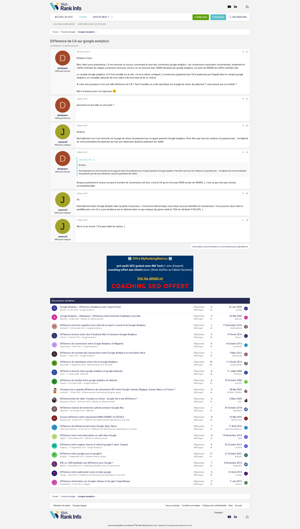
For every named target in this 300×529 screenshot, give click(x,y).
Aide (230, 505)
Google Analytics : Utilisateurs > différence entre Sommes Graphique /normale (100, 316)
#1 (247, 52)
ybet (240, 438)
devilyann (56, 46)
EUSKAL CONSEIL (234, 392)
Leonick (238, 447)
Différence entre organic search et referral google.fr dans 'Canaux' (94, 444)
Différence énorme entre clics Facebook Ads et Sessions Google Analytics (98, 334)
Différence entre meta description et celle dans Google (88, 435)
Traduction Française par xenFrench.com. (174, 525)
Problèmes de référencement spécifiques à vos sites (107, 420)
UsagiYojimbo (236, 365)
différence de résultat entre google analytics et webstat (88, 380)
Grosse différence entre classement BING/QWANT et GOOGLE (92, 417)
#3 (247, 126)
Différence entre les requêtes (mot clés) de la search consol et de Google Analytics (103, 325)
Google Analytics (87, 310)
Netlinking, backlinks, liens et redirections (102, 466)
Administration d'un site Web (99, 365)
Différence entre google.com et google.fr (81, 453)
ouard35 (238, 383)
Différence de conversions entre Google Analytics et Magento (91, 343)
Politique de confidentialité (214, 505)
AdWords (84, 374)
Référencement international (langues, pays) (101, 392)
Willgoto (238, 457)
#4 (247, 152)
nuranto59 (237, 346)
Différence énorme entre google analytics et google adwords (91, 371)
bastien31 (64, 411)
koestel (63, 383)
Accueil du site (64, 17)
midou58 (64, 328)
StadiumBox (65, 346)
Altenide (63, 319)
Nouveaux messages (64, 24)
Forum (83, 17)
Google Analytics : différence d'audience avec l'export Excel (90, 307)
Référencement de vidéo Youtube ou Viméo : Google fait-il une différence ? (99, 398)
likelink (63, 466)
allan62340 (237, 356)
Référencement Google (96, 457)
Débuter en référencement (92, 319)
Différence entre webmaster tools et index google (85, 472)
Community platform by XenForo (132, 525)
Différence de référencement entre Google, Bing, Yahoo (88, 426)
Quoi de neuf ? (101, 17)
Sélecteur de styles (61, 505)
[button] (112, 17)
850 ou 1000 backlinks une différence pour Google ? (86, 462)
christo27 (238, 374)
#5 (247, 193)
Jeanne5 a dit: (85, 160)
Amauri (239, 484)
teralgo (63, 475)
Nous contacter (173, 505)
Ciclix (62, 374)
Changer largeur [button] (79, 505)
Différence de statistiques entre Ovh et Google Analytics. (89, 361)
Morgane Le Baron (68, 402)
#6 (247, 220)
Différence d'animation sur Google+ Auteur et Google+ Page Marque (95, 481)
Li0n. (240, 402)
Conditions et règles (191, 505)
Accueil (238, 505)
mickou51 (64, 392)
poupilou (63, 457)
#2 (247, 99)
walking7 (64, 447)
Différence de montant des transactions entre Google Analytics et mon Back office (102, 352)
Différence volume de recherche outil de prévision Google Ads (92, 407)
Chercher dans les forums (92, 24)
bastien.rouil (65, 420)
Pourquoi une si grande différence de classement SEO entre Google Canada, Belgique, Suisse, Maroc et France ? (117, 389)
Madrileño (237, 411)
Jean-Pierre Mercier (68, 429)
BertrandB (64, 365)
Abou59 (63, 356)
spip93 (63, 438)
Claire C (63, 337)
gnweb (63, 310)
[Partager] (243, 52)
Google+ (87, 484)
